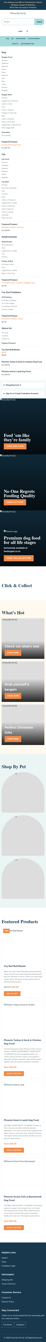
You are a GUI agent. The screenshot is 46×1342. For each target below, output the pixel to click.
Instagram (20, 1325)
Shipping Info (7, 1280)
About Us (15, 44)
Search (39, 22)
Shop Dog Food (15, 446)
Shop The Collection (18, 558)
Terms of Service (9, 1284)
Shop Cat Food (14, 502)
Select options (14, 1074)
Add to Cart (12, 994)
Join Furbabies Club (27, 44)
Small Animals (21, 38)
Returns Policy (8, 1302)
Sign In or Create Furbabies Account (22, 393)
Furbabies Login (8, 1266)
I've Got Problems (34, 38)
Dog (7, 38)
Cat (12, 38)
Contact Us (6, 1298)
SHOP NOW (13, 653)
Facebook (7, 1325)
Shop (4, 1262)
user (20, 31)
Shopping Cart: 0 (13, 385)
